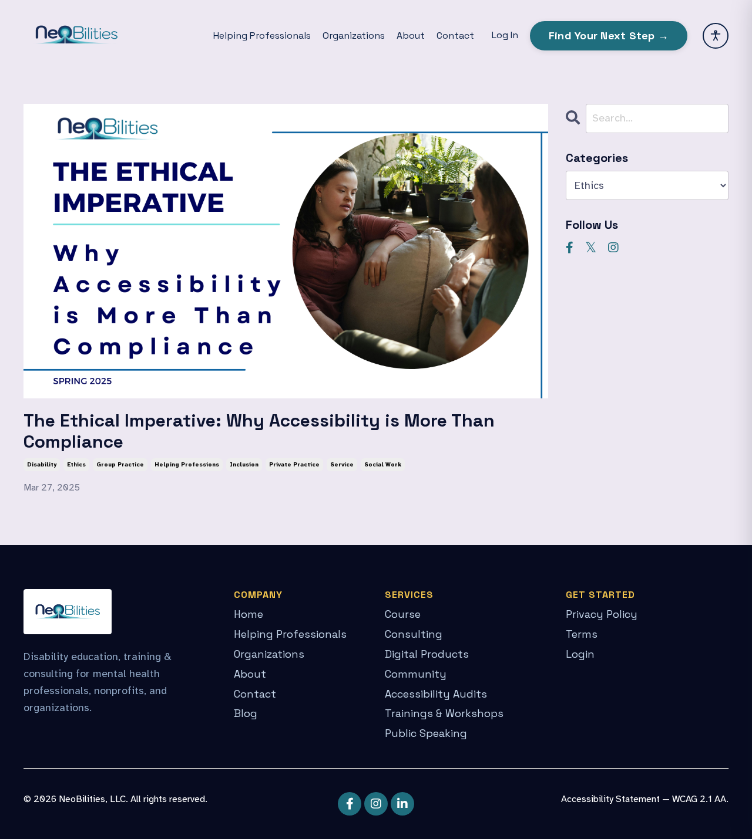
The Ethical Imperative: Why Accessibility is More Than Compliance (259, 431)
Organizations (354, 35)
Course (403, 614)
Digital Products (427, 654)
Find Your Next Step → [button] (609, 35)
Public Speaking (426, 733)
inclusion (244, 464)
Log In (505, 35)
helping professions (187, 464)
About (411, 35)
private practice (294, 464)
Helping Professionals (262, 35)
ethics (76, 464)
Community (415, 674)
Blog (245, 713)
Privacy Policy (601, 614)
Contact (455, 35)
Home (248, 614)
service (342, 464)
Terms (581, 634)
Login (580, 654)
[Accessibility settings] (715, 36)
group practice (120, 464)
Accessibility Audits (436, 694)
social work (382, 464)
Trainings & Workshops (444, 713)
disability (41, 464)
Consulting (413, 634)
